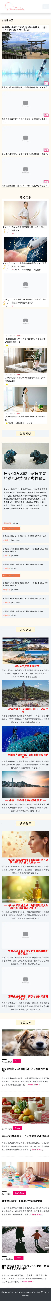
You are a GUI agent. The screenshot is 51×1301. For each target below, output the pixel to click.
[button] (46, 42)
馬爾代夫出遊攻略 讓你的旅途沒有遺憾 (28, 756)
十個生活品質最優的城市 (25, 666)
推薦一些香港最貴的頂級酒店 (25, 800)
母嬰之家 (25, 1022)
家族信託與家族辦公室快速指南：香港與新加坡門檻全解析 (24, 536)
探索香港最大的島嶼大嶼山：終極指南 (28, 710)
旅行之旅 (25, 629)
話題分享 (25, 823)
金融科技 (25, 433)
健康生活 (9, 20)
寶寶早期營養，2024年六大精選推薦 (22, 1201)
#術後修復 (26, 270)
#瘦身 (10, 423)
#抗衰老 (37, 270)
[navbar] (45, 6)
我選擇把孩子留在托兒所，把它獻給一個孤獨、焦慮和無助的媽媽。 (25, 1267)
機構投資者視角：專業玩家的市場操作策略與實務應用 (23, 564)
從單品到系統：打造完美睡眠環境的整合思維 (28, 952)
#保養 (29, 423)
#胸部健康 (20, 423)
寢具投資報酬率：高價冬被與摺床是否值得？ (28, 997)
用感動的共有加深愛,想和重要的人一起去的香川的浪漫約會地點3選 (24, 28)
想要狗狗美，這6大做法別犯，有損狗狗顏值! (25, 1070)
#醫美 (17, 270)
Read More (33, 1085)
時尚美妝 (25, 197)
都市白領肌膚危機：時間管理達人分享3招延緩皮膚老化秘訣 (28, 861)
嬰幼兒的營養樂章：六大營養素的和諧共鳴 (25, 1136)
